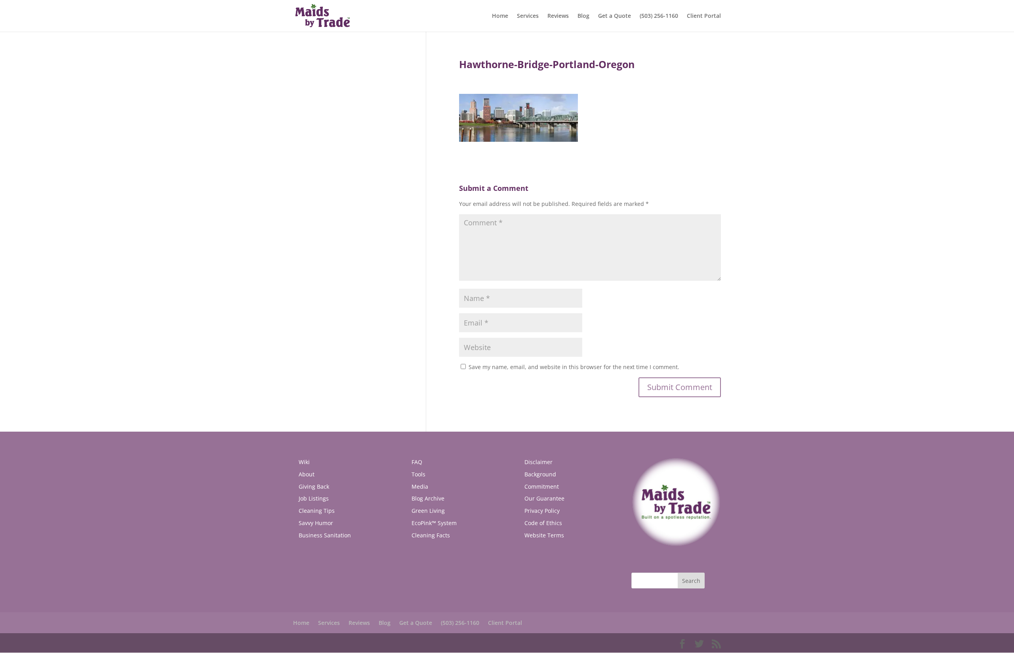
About (306, 474)
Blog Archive (428, 498)
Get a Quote (614, 16)
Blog (583, 16)
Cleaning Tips (317, 510)
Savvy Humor (316, 523)
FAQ (417, 462)
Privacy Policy (542, 510)
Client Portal (704, 16)
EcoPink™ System (434, 523)
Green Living (428, 510)
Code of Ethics (543, 523)
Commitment (541, 486)
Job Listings (314, 498)
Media (420, 486)
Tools (418, 474)
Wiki (304, 462)
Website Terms (544, 535)
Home (500, 16)
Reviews (558, 16)
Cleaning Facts (431, 535)
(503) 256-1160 (659, 16)
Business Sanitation (325, 535)
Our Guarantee (544, 498)
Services (528, 16)
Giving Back (314, 486)
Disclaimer (538, 462)
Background (540, 474)
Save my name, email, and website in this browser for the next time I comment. (574, 367)
